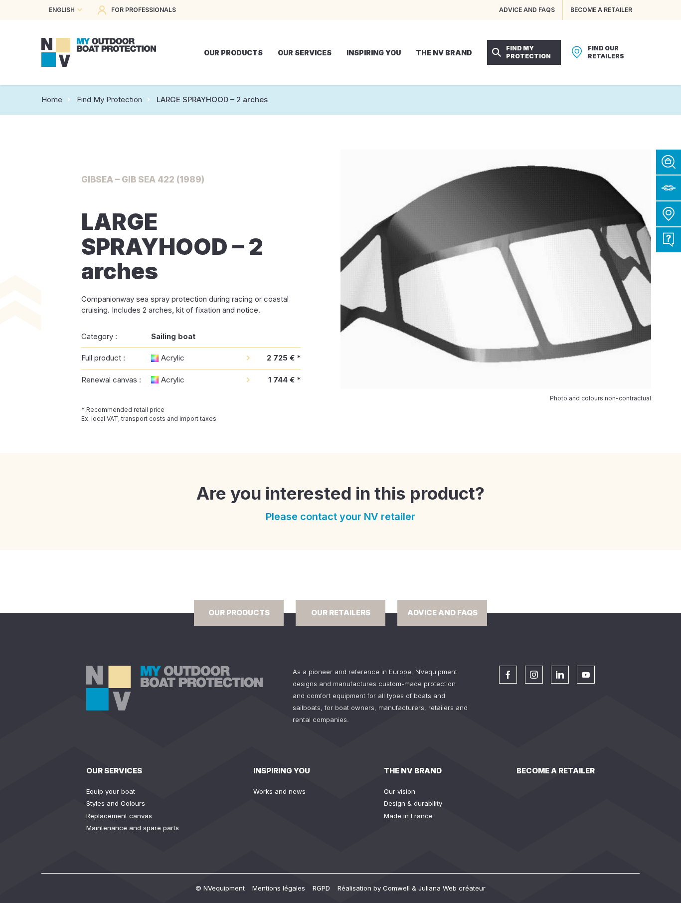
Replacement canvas (119, 816)
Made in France (408, 816)
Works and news (279, 791)
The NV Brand (413, 770)
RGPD (321, 888)
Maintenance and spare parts (132, 828)
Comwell (396, 888)
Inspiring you (281, 770)
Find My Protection (109, 99)
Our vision (399, 791)
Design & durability (413, 803)
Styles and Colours (115, 803)
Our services (114, 770)
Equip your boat (110, 791)
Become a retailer (555, 770)
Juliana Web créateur (452, 888)
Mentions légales (278, 888)
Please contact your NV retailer (340, 516)
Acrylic (172, 357)
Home (51, 99)
